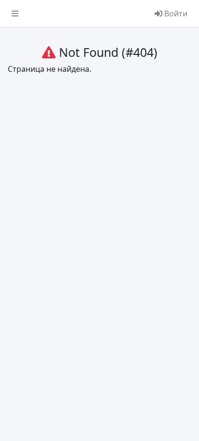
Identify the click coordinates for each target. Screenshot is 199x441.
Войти (174, 13)
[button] (15, 13)
